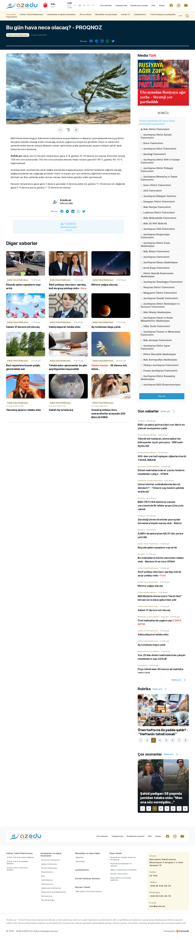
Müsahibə (80, 861)
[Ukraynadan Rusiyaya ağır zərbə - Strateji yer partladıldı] (163, 74)
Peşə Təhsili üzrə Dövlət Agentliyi (120, 879)
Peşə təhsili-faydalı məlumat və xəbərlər (123, 858)
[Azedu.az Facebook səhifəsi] (171, 5)
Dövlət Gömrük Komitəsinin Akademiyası (157, 275)
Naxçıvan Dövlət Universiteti (159, 287)
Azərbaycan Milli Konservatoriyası (162, 384)
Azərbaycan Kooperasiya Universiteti (155, 236)
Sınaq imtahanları (49, 868)
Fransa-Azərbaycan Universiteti (160, 370)
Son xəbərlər (106, 5)
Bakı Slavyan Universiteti (157, 207)
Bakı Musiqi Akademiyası (157, 312)
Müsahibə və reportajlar (106, 14)
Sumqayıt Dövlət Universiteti (159, 201)
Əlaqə (162, 5)
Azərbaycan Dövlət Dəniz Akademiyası (155, 244)
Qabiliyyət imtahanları (51, 888)
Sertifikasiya (47, 880)
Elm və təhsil (85, 14)
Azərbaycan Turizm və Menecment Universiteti (161, 333)
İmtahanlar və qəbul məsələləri (61, 14)
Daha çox (165, 411)
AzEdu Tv (125, 14)
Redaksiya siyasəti (139, 5)
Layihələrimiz (140, 14)
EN (84, 5)
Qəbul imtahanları (49, 864)
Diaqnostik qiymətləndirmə (53, 892)
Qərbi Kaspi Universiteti (156, 267)
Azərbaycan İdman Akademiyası (160, 262)
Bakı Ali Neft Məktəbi (155, 223)
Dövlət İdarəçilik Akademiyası (159, 354)
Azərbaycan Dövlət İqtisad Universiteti (156, 136)
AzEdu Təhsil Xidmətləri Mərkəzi (17, 862)
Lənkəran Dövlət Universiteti (159, 212)
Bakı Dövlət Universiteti (156, 129)
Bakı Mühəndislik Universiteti (159, 218)
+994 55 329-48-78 (160, 886)
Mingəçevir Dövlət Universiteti (160, 292)
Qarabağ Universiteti (154, 154)
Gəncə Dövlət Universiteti (157, 185)
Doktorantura (47, 884)
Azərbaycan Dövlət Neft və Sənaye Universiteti (160, 161)
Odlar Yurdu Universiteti (156, 326)
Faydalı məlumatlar (119, 874)
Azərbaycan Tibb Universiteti (159, 228)
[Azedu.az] (21, 5)
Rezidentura (46, 896)
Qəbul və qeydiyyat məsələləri (123, 870)
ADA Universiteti (152, 190)
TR (93, 5)
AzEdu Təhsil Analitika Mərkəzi (20, 857)
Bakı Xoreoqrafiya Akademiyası (160, 359)
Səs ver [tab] (161, 396)
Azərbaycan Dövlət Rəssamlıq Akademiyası (158, 378)
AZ (80, 5)
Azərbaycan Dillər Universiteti (159, 148)
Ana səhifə (11, 14)
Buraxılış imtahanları (50, 860)
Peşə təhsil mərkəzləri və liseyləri (121, 865)
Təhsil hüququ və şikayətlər (163, 14)
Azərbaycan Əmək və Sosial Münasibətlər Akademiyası (157, 319)
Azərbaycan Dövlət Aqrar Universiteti (155, 347)
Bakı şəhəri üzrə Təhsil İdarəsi (89, 891)
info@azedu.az (157, 906)
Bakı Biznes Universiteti (156, 251)
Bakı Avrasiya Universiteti (157, 340)
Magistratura (47, 872)
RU (88, 5)
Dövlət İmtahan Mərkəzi (87, 878)
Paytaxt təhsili (82, 887)
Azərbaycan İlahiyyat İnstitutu (159, 196)
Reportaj (79, 857)
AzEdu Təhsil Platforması (31, 14)
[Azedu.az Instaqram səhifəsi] (179, 5)
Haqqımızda (121, 5)
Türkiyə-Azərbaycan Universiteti (161, 365)
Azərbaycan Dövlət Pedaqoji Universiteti (157, 170)
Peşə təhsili (11, 17)
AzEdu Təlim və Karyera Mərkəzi (17, 869)
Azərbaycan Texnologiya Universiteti (163, 281)
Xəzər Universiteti (153, 143)
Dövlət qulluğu (47, 900)
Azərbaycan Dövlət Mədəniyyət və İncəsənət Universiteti (160, 305)
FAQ (153, 5)
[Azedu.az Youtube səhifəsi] (186, 5)
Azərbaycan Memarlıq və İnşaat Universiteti (159, 178)
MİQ (43, 876)
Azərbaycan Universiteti (156, 256)
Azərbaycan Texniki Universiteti (160, 298)
